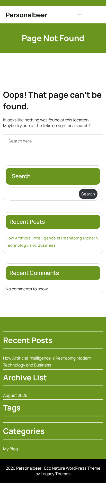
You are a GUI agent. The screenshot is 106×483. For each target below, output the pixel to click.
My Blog (10, 449)
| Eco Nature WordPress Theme (71, 468)
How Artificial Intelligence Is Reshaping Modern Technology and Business (52, 241)
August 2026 (15, 395)
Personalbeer (26, 14)
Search (21, 176)
